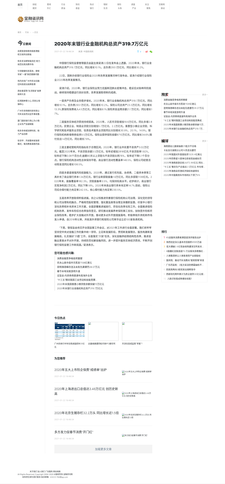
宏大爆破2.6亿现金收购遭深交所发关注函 (186, 246)
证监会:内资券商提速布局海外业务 (74, 275)
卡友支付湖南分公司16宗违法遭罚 (180, 150)
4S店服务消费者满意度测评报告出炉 (183, 237)
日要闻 (24, 43)
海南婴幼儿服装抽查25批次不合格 (180, 146)
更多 (204, 94)
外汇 (49, 8)
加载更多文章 (103, 449)
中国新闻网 (88, 51)
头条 (120, 8)
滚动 (163, 8)
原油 (63, 8)
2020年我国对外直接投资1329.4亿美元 (183, 154)
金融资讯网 (68, 474)
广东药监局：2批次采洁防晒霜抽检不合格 (186, 264)
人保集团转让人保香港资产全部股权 (183, 255)
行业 (63, 4)
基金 (78, 8)
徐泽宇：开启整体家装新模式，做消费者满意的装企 (28, 143)
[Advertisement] (193, 64)
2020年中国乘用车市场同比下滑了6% (182, 175)
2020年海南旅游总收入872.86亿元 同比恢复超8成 (188, 162)
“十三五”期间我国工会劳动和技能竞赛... (77, 279)
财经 (35, 4)
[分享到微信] (151, 52)
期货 (35, 8)
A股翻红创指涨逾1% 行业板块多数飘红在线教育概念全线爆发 (195, 251)
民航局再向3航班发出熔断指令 (180, 269)
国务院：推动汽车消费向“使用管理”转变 (185, 260)
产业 (134, 8)
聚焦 (148, 8)
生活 (105, 8)
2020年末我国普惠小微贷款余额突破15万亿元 (80, 284)
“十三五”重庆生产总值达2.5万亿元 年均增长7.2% (187, 166)
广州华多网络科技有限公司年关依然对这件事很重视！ (28, 114)
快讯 (78, 4)
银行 (92, 8)
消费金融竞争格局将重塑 (69, 258)
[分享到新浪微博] (146, 52)
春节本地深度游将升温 (68, 271)
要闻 (49, 4)
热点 (92, 4)
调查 (133, 4)
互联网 (162, 4)
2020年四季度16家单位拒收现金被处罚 (182, 158)
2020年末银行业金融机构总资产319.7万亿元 (80, 288)
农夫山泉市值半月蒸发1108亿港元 (74, 262)
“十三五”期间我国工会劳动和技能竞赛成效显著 (186, 120)
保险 (119, 4)
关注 (147, 4)
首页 (20, 6)
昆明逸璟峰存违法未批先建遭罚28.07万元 (78, 266)
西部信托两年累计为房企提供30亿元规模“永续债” (189, 274)
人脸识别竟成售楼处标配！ (180, 278)
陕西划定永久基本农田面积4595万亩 (184, 242)
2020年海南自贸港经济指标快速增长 (181, 171)
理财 (105, 4)
